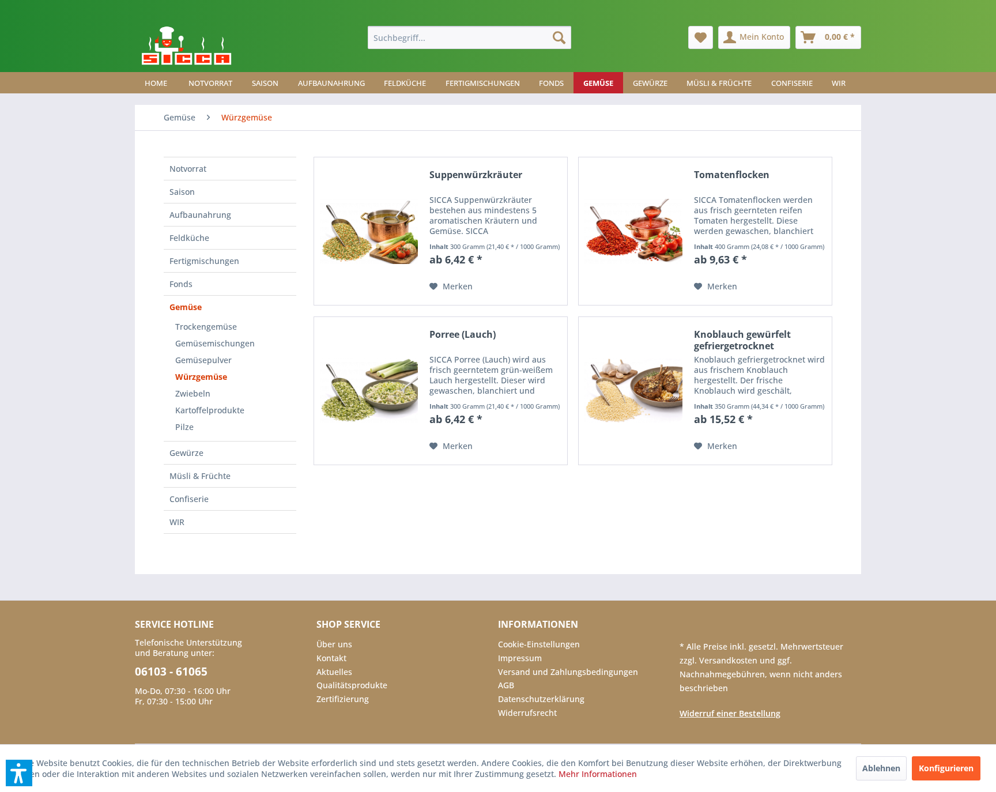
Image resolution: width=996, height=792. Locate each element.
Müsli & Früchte (200, 475)
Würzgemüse (201, 376)
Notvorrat (187, 168)
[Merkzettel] (700, 37)
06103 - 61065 (171, 671)
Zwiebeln (192, 393)
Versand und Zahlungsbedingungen (568, 671)
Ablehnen (881, 768)
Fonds (181, 283)
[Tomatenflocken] (633, 231)
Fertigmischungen (204, 260)
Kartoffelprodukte (209, 410)
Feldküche (189, 237)
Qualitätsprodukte (351, 685)
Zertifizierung (342, 698)
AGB (506, 685)
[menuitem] (469, 37)
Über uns (334, 644)
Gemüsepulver (203, 359)
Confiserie (189, 498)
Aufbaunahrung (200, 214)
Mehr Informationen (598, 773)
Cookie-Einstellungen (539, 644)
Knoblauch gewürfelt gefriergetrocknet (742, 340)
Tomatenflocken (731, 175)
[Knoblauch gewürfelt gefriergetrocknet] (633, 391)
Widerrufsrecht (527, 712)
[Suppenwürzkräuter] (369, 231)
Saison (182, 191)
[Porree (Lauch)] (369, 391)
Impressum (520, 658)
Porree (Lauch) (462, 335)
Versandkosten (729, 660)
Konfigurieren (946, 768)
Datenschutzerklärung (541, 698)
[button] (19, 773)
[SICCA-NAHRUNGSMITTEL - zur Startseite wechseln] (186, 46)
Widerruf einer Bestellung (730, 713)
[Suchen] (559, 37)
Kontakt (331, 658)
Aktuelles (334, 671)
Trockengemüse (206, 326)
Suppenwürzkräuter (475, 175)
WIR (176, 521)
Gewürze (186, 452)
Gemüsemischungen (215, 343)
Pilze (184, 426)
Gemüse (185, 306)
